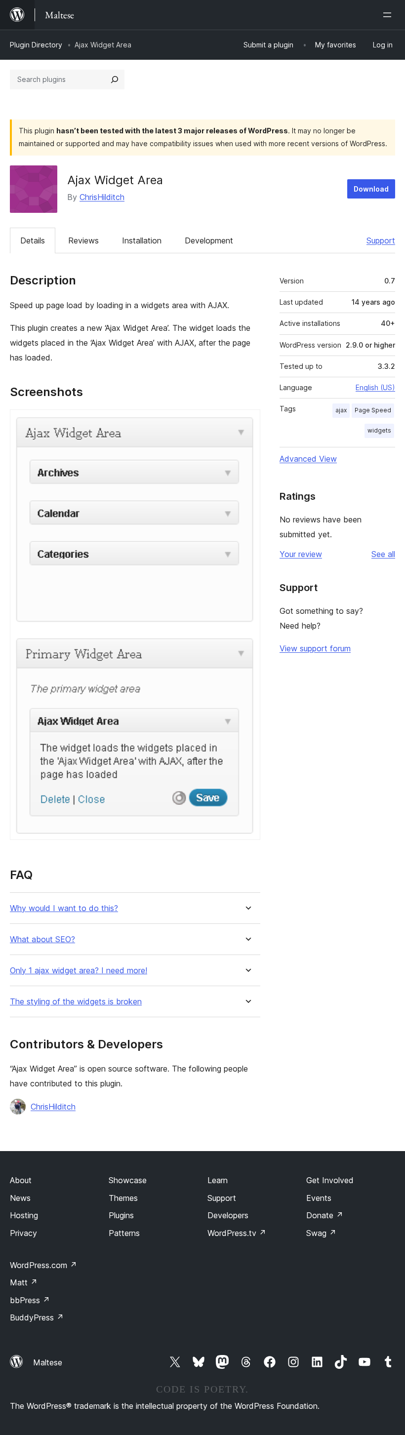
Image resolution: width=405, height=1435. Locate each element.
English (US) (375, 387)
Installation (142, 240)
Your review (301, 554)
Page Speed (373, 410)
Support (380, 240)
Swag (321, 1233)
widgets (379, 430)
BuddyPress (37, 1317)
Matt (24, 1282)
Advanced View (308, 459)
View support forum (315, 648)
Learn (217, 1180)
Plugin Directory (36, 44)
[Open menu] (389, 15)
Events (318, 1198)
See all (383, 554)
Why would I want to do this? (64, 908)
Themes (123, 1198)
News (20, 1198)
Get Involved (330, 1180)
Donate (324, 1215)
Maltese (47, 1362)
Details (32, 240)
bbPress (30, 1300)
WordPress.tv (236, 1233)
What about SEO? (42, 939)
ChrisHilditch (102, 197)
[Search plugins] (114, 79)
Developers (227, 1215)
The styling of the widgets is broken (76, 1001)
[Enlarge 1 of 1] (247, 423)
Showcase (128, 1180)
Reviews (83, 240)
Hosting (24, 1215)
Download (371, 189)
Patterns (124, 1233)
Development (209, 240)
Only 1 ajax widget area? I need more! (78, 970)
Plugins (121, 1215)
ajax (341, 410)
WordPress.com (43, 1265)
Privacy (23, 1233)
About (21, 1180)
